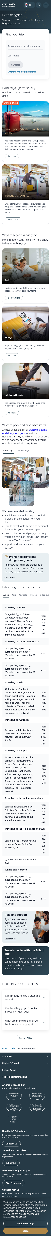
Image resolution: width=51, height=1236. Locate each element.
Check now (13, 219)
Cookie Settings (25, 1223)
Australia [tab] (23, 595)
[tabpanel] (25, 503)
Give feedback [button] (13, 1183)
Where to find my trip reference (22, 72)
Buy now (12, 156)
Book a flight (14, 298)
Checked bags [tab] (23, 450)
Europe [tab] (33, 595)
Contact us (11, 1143)
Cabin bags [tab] (8, 450)
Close (25, 1230)
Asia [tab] (14, 595)
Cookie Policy (14, 1210)
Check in (12, 412)
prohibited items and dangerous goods (24, 431)
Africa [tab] (6, 595)
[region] (25, 1217)
